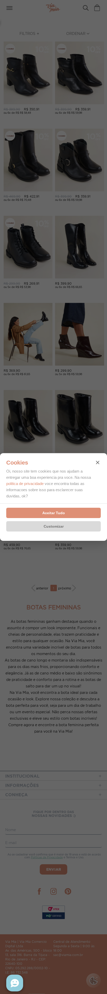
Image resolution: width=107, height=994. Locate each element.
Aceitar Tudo (53, 513)
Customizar (54, 526)
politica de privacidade (25, 483)
